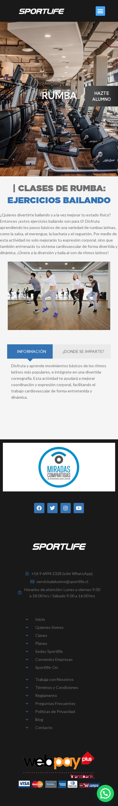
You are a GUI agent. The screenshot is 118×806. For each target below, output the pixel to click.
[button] (100, 11)
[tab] (30, 351)
